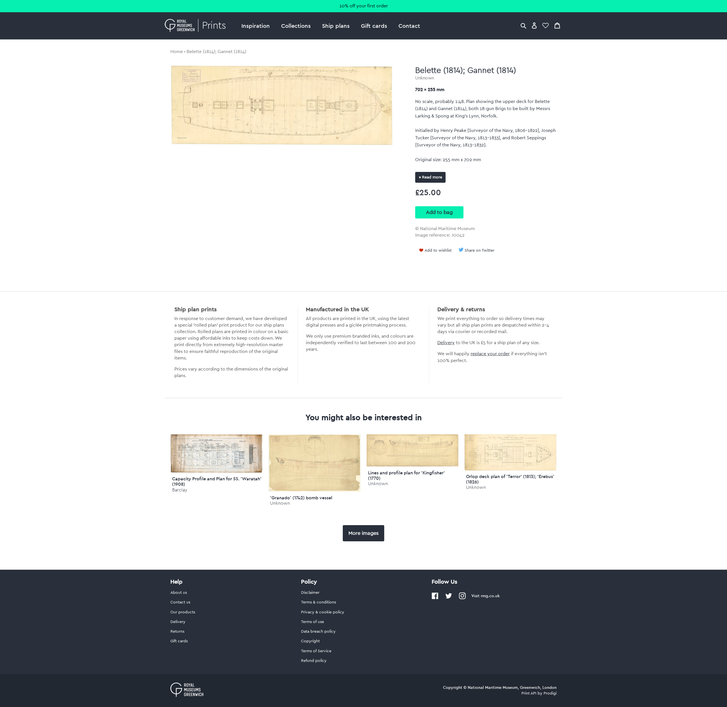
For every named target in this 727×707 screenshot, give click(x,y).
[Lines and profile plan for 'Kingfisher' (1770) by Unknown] (412, 465)
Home (176, 51)
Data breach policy (318, 632)
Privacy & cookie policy (322, 612)
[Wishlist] (545, 25)
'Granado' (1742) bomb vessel (301, 497)
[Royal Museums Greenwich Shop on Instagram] (462, 598)
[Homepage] (197, 25)
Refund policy (314, 661)
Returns (177, 632)
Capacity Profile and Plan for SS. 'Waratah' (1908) (217, 481)
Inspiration (255, 25)
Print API (528, 693)
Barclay (179, 490)
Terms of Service (316, 651)
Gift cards (374, 25)
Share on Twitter (479, 251)
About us (178, 593)
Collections (296, 25)
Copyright (310, 641)
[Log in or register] (534, 25)
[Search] (523, 25)
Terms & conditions (318, 602)
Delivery (446, 342)
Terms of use (312, 622)
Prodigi (550, 693)
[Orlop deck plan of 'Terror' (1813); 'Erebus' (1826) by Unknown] (510, 469)
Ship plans (336, 25)
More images (363, 533)
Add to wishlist (438, 251)
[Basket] (557, 25)
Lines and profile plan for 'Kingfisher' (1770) (406, 475)
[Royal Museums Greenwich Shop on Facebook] (435, 598)
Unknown (424, 78)
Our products (182, 612)
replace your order (490, 354)
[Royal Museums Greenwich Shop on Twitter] (448, 598)
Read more (431, 177)
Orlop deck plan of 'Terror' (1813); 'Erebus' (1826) (510, 479)
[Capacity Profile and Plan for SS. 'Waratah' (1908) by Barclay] (216, 471)
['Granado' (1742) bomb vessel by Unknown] (314, 490)
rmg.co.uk (490, 595)
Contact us (180, 602)
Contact (409, 25)
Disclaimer (310, 593)
